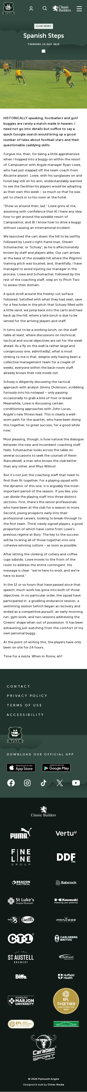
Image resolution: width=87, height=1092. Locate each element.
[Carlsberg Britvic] (66, 938)
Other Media (56, 1084)
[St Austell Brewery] (21, 957)
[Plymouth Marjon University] (21, 1001)
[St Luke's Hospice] (21, 901)
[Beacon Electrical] (21, 882)
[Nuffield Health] (66, 976)
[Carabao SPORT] (43, 1048)
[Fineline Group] (21, 857)
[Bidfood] (66, 957)
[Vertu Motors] (66, 833)
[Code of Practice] (66, 1001)
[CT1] (21, 938)
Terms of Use (24, 705)
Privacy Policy (27, 696)
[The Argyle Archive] (66, 1024)
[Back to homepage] (8, 8)
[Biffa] (21, 977)
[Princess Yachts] (66, 920)
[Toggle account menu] (31, 8)
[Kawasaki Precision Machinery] (66, 901)
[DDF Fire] (66, 857)
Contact (19, 686)
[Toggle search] (44, 8)
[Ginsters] (21, 919)
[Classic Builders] (43, 811)
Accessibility (25, 715)
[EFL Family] (21, 1024)
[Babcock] (66, 882)
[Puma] (21, 833)
